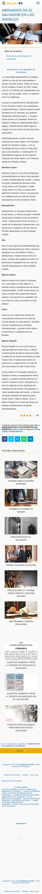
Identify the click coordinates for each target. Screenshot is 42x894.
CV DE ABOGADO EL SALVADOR (17, 798)
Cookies (25, 775)
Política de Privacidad (12, 775)
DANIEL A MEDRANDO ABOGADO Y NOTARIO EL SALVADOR (21, 799)
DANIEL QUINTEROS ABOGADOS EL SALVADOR (20, 802)
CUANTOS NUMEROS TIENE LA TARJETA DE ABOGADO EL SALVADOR (19, 790)
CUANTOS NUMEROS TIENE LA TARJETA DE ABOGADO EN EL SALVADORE (21, 793)
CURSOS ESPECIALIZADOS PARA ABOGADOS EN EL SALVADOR (20, 796)
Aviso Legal (34, 775)
